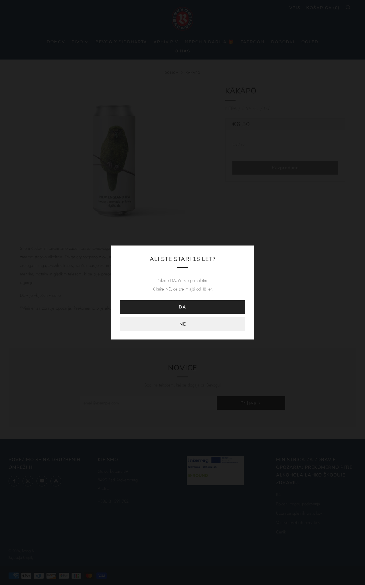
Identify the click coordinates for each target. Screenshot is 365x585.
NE (182, 324)
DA (182, 307)
